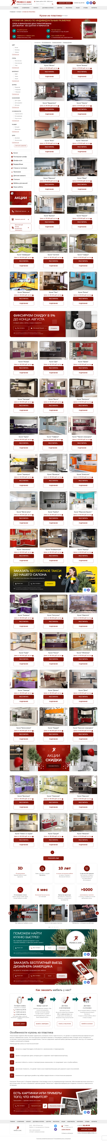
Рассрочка (69, 7)
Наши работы (18, 187)
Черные (17, 52)
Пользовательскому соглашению (36, 333)
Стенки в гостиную (20, 168)
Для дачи (17, 105)
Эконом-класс (18, 140)
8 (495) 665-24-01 (79, 1)
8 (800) (84, 1125)
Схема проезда (66, 1129)
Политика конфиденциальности (44, 1138)
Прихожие (17, 172)
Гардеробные (18, 164)
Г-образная (17, 92)
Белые (16, 47)
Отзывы (85, 7)
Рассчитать (49, 72)
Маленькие (17, 129)
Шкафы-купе (17, 160)
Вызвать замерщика (42, 1023)
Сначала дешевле (56, 42)
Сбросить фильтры (20, 145)
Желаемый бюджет (39, 328)
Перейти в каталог (87, 1023)
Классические (18, 63)
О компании (25, 7)
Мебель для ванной (20, 183)
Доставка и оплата (47, 7)
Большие (17, 127)
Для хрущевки (18, 102)
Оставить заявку (20, 1023)
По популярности (46, 42)
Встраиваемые (18, 116)
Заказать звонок (65, 3)
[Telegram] (87, 3)
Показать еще (53, 858)
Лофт (16, 65)
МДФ (16, 74)
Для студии (18, 100)
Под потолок (18, 118)
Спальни (16, 179)
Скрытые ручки (19, 113)
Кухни (19, 12)
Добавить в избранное (67, 1133)
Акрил (16, 78)
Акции (78, 7)
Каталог (35, 7)
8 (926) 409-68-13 (79, 4)
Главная (15, 7)
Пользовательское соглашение (62, 1138)
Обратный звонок (87, 1129)
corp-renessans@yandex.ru (87, 1133)
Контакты (94, 7)
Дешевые (17, 138)
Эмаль (16, 76)
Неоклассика (18, 60)
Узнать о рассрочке (65, 1023)
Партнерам (80, 1121)
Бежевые (17, 49)
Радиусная (17, 87)
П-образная (18, 89)
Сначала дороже (67, 42)
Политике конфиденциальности (22, 333)
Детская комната (19, 175)
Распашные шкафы (20, 156)
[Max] (90, 3)
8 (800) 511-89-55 (79, 3)
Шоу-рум (59, 7)
